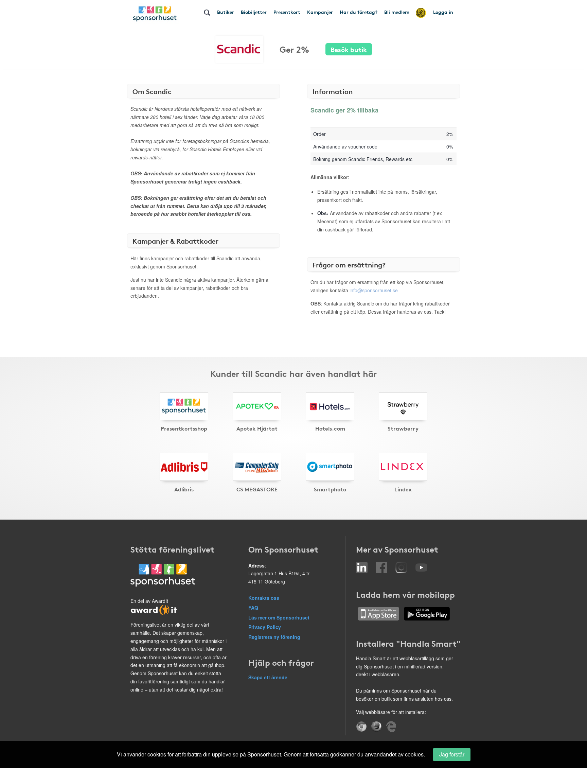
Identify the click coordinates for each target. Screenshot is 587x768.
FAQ (253, 607)
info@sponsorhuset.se (374, 290)
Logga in (443, 11)
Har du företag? (358, 11)
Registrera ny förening (274, 636)
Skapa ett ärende (267, 677)
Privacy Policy (264, 627)
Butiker (225, 11)
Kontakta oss (263, 597)
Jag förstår (451, 754)
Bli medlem (396, 11)
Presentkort (286, 11)
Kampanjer (320, 11)
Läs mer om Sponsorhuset (278, 617)
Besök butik (349, 49)
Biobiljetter (254, 11)
